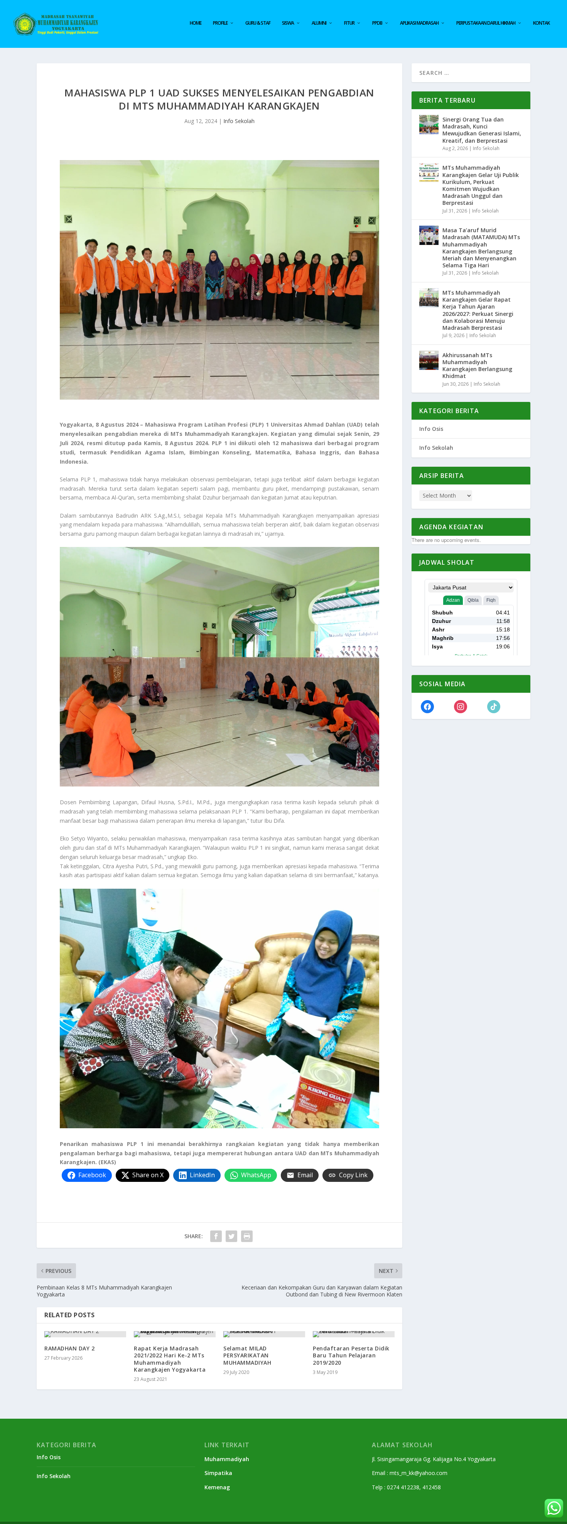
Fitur (349, 23)
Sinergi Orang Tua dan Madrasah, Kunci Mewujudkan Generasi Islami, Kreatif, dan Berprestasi (481, 130)
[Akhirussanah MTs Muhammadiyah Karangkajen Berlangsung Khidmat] (429, 360)
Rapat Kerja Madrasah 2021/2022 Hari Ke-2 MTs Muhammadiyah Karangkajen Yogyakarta (170, 1359)
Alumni (319, 23)
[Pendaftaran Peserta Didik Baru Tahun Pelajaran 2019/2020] (354, 1334)
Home (195, 23)
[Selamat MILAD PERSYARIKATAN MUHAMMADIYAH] (264, 1334)
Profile (220, 23)
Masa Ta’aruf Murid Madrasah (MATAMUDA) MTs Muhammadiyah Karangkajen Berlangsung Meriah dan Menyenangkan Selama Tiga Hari (481, 247)
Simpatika (218, 1473)
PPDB (377, 23)
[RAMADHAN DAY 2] (85, 1334)
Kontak (541, 23)
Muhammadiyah (226, 1459)
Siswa (288, 23)
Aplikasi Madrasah (419, 23)
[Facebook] (427, 705)
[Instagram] (460, 705)
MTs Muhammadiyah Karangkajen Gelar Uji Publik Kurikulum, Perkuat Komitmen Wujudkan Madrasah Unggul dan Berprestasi (480, 185)
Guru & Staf (257, 23)
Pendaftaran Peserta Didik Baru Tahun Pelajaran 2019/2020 (351, 1355)
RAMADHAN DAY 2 (69, 1348)
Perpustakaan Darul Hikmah (485, 23)
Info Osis (431, 428)
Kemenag (217, 1487)
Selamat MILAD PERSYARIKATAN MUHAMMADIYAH (247, 1355)
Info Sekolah (239, 121)
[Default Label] (493, 705)
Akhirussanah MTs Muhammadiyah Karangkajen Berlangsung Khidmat (477, 365)
